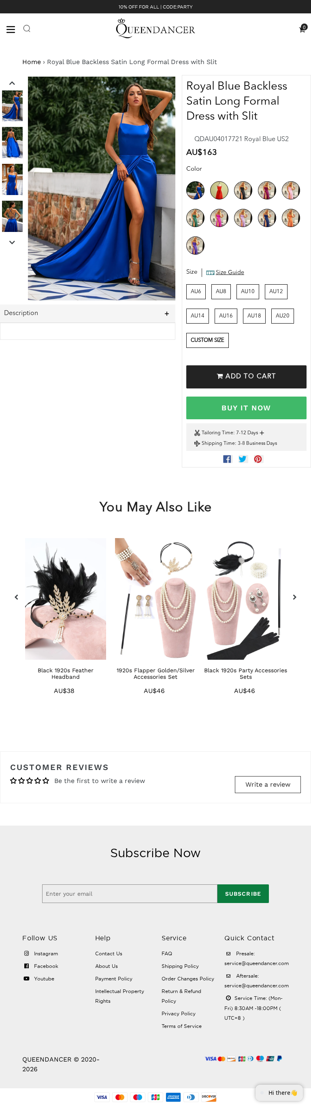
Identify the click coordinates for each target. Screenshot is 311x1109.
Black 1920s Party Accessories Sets (245, 673)
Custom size (207, 340)
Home (31, 62)
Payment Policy (113, 978)
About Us (106, 966)
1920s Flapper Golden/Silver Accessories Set (156, 673)
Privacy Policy (179, 1013)
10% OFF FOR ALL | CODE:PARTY (156, 6)
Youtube (43, 978)
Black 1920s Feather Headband (66, 673)
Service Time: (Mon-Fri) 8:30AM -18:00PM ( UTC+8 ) (253, 1008)
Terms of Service (182, 1026)
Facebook (45, 966)
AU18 (254, 316)
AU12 (276, 291)
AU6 (196, 291)
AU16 (226, 316)
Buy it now (246, 407)
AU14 (197, 316)
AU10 (248, 291)
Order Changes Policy (188, 978)
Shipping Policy (180, 966)
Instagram (45, 953)
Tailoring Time (217, 433)
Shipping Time (218, 443)
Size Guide (230, 272)
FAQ (167, 953)
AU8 (221, 291)
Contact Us (108, 953)
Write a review (267, 784)
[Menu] (14, 29)
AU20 (283, 316)
